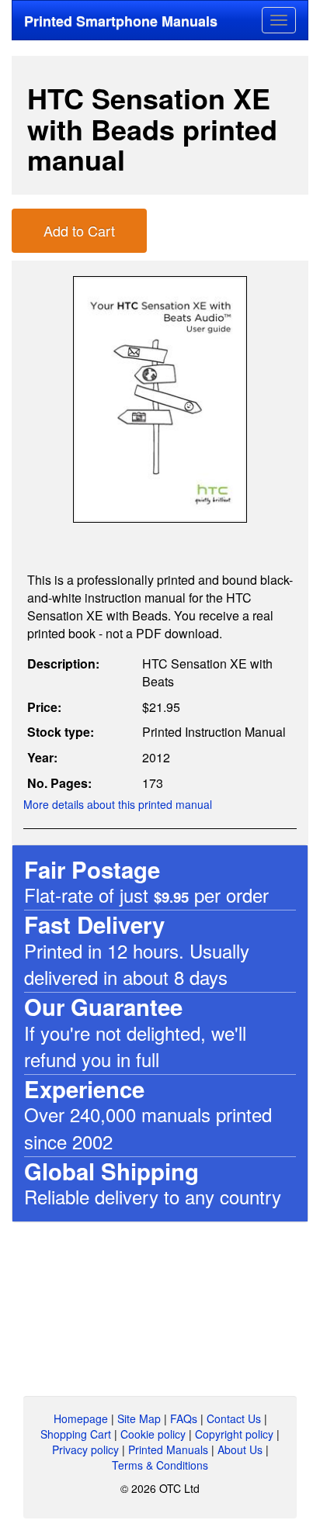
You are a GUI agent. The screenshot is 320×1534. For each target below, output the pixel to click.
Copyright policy (234, 1434)
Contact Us (234, 1418)
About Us (240, 1449)
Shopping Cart (75, 1434)
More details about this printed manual (117, 804)
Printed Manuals (168, 1449)
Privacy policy (85, 1449)
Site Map (139, 1418)
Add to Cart (79, 230)
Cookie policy (153, 1434)
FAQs (183, 1418)
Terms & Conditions (160, 1465)
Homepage (81, 1418)
